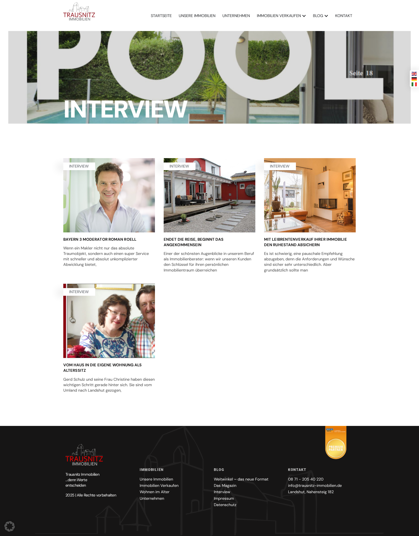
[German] (414, 78)
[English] (414, 73)
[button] (9, 526)
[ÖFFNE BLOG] (326, 16)
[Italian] (414, 83)
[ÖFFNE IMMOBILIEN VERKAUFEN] (304, 16)
